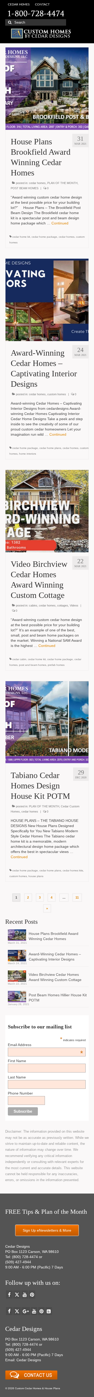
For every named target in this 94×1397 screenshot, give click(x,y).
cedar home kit (21, 236)
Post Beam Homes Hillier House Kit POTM (58, 997)
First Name (17, 1061)
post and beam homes (32, 665)
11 (77, 897)
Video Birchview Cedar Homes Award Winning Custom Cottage (55, 977)
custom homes (56, 394)
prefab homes (56, 665)
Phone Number (20, 1093)
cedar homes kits (73, 870)
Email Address (45, 1045)
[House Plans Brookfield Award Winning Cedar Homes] (47, 88)
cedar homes (37, 183)
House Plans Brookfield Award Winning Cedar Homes (53, 936)
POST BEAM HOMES (24, 188)
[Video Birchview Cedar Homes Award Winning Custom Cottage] (47, 511)
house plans (35, 876)
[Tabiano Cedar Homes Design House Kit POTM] (47, 722)
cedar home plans (50, 448)
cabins (33, 605)
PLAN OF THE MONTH (62, 183)
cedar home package (44, 236)
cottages (62, 605)
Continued (59, 223)
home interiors (27, 453)
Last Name (17, 1077)
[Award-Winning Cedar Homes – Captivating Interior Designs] (47, 300)
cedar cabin (19, 659)
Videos (74, 605)
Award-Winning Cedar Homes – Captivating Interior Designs (55, 956)
